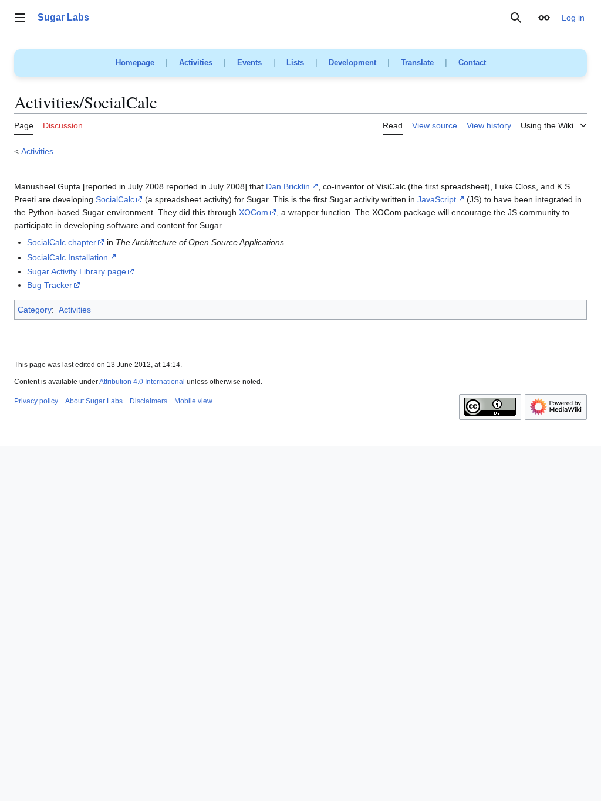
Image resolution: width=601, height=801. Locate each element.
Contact (472, 62)
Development (352, 62)
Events (249, 62)
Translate (417, 62)
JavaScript (436, 199)
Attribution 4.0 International (142, 382)
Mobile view (193, 401)
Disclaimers (148, 401)
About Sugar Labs (94, 401)
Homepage (135, 62)
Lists (295, 62)
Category (35, 309)
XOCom (253, 212)
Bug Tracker (49, 285)
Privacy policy (36, 401)
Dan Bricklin (288, 186)
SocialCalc (115, 199)
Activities (195, 62)
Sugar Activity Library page (76, 271)
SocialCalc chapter (61, 242)
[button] (20, 17)
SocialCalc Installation (67, 257)
